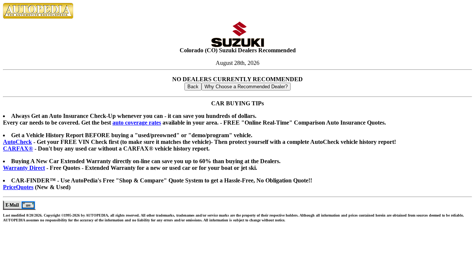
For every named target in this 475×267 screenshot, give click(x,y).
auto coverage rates (136, 122)
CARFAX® (18, 148)
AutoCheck (17, 142)
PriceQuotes (18, 187)
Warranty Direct (24, 168)
